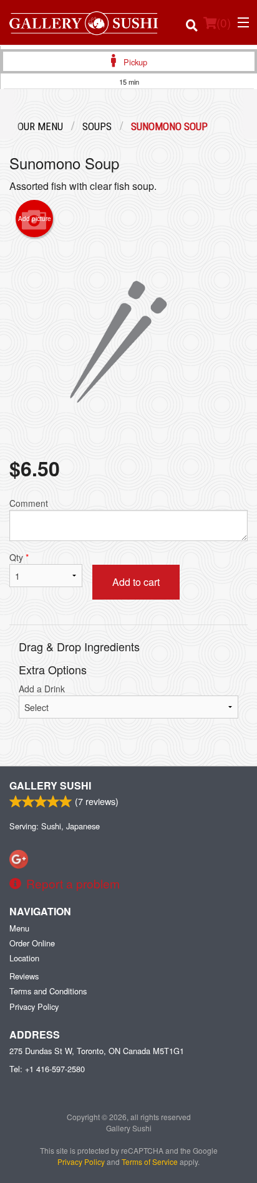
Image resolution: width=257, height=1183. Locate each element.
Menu (19, 928)
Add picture (34, 218)
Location (24, 958)
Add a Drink (42, 688)
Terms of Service (150, 1161)
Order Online (32, 943)
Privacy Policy (34, 1006)
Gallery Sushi (50, 785)
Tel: (47, 1069)
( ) (223, 22)
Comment (28, 503)
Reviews (24, 976)
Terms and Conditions (48, 991)
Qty (19, 557)
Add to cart (136, 582)
